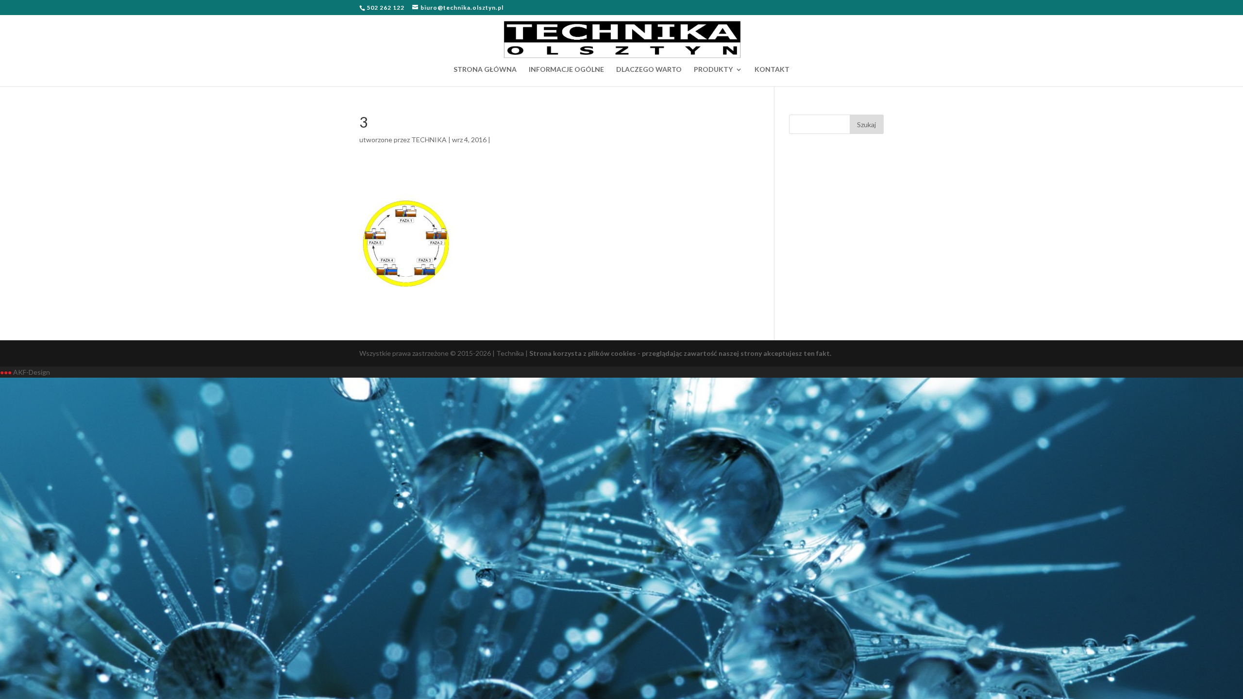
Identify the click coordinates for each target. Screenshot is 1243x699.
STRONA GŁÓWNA (485, 69)
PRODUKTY (713, 69)
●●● (6, 372)
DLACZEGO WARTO (649, 69)
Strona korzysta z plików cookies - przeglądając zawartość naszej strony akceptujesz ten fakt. (680, 353)
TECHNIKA (429, 139)
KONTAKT (772, 69)
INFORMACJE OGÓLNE (566, 69)
